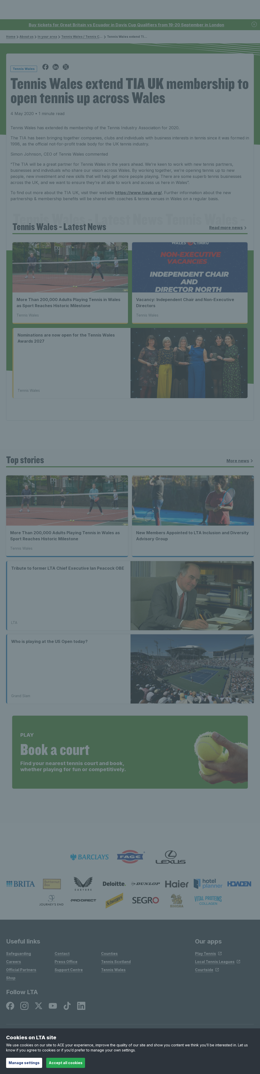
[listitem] (20, 884)
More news (237, 460)
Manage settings (24, 1063)
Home (10, 37)
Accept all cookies (66, 1063)
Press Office (66, 961)
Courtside (204, 970)
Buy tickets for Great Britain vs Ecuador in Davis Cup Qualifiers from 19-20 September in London (126, 24)
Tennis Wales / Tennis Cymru (84, 37)
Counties (109, 953)
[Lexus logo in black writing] (171, 856)
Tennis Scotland (116, 961)
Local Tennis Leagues (215, 961)
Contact (62, 953)
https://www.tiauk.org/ (138, 192)
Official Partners (21, 970)
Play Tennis (205, 953)
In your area (47, 37)
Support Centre (69, 970)
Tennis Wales (113, 970)
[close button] (254, 24)
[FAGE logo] (130, 856)
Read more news (226, 227)
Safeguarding (18, 953)
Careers (13, 961)
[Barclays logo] (89, 856)
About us (27, 37)
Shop (10, 978)
